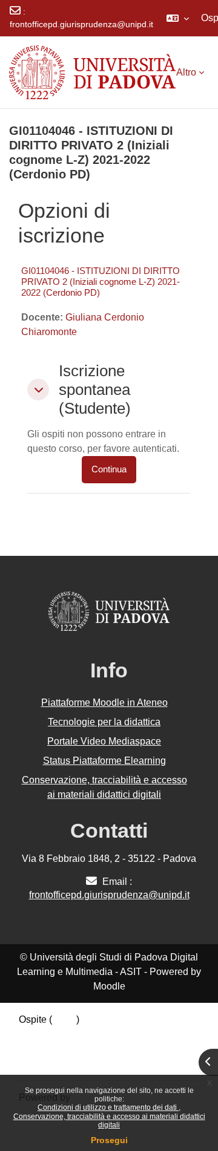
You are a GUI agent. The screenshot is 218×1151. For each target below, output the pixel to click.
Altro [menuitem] (186, 72)
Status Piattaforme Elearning (104, 760)
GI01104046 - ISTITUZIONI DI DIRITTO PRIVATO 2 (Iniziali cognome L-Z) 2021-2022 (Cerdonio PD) (100, 282)
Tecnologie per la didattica (104, 722)
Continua (109, 469)
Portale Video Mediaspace (104, 741)
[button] (177, 18)
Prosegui (109, 1140)
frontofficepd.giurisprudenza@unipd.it (81, 24)
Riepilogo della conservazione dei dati (101, 1034)
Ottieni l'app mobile (60, 1063)
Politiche (37, 1048)
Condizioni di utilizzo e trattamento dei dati (108, 1107)
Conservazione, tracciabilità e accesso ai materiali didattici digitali (109, 1120)
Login (64, 1019)
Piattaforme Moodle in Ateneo (104, 702)
